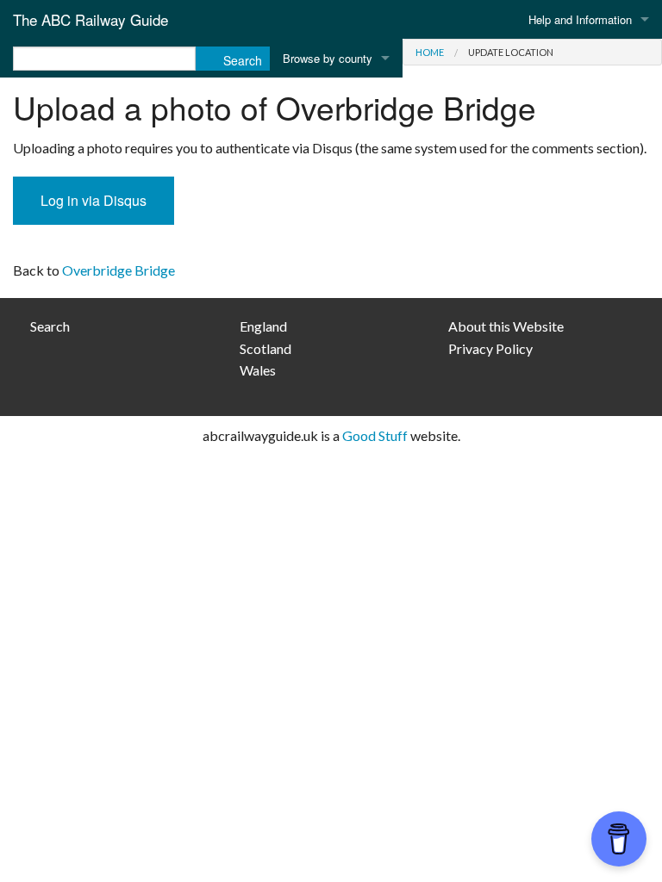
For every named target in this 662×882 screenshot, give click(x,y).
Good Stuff (375, 435)
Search (50, 326)
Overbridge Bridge (118, 270)
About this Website (506, 326)
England (263, 326)
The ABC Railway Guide (90, 19)
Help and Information (580, 19)
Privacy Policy (490, 348)
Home (429, 52)
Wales (258, 370)
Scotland (265, 348)
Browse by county (327, 58)
